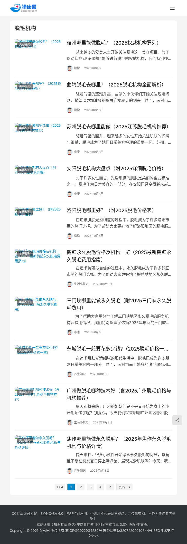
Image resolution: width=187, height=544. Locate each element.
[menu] (172, 7)
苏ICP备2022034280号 (83, 530)
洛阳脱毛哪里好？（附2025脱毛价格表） (112, 210)
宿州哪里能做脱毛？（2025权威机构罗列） (114, 43)
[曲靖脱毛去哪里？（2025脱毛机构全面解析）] (38, 96)
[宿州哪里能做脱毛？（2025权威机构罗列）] (38, 54)
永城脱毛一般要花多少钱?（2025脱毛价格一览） (119, 349)
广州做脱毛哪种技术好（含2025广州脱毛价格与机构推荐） (119, 394)
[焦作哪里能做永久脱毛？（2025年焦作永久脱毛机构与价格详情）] (38, 450)
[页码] (129, 487)
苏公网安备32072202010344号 (127, 530)
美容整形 (25, 44)
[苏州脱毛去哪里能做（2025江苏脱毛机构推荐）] (38, 138)
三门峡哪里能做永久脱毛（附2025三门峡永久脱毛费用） (119, 304)
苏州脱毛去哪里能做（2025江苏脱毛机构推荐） (119, 127)
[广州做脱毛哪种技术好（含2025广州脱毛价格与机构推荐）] (38, 402)
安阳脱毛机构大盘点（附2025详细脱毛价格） (116, 169)
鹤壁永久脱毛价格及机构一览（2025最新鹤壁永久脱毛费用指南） (119, 255)
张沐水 (93, 535)
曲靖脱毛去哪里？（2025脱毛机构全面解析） (116, 85)
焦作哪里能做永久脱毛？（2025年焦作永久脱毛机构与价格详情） (119, 442)
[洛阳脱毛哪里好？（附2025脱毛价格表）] (38, 221)
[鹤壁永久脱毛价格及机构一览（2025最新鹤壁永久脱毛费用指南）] (38, 263)
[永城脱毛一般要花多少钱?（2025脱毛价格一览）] (38, 360)
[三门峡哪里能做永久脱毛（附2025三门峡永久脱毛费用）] (38, 311)
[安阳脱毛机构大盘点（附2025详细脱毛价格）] (38, 179)
